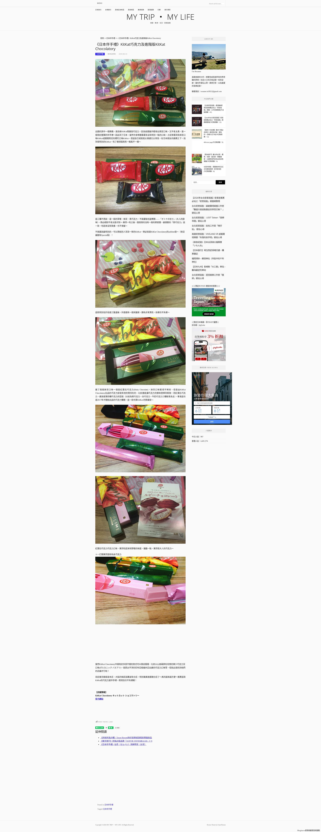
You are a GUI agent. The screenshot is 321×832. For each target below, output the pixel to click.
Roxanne (112, 54)
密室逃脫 (151, 10)
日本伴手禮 (100, 54)
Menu (99, 3)
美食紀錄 (141, 10)
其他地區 (131, 10)
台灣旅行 (108, 10)
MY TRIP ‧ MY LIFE (160, 17)
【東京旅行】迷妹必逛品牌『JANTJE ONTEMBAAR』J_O (126, 741)
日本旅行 (98, 10)
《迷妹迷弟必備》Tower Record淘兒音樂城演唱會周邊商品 (126, 738)
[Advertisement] (140, 642)
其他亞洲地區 (119, 10)
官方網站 (99, 699)
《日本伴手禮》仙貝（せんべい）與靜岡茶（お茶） (123, 744)
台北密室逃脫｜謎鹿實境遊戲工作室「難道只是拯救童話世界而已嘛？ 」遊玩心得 (208, 209)
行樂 (159, 10)
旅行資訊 (168, 10)
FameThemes (222, 825)
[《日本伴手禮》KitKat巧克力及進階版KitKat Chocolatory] (140, 93)
